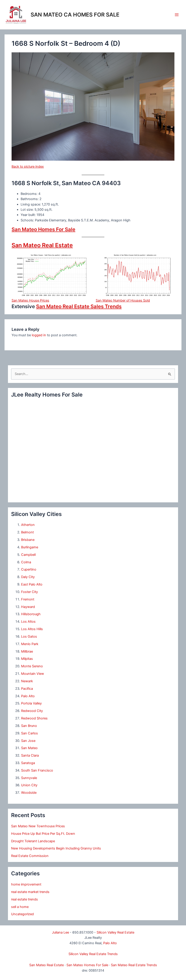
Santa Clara (30, 755)
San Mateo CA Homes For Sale (75, 14)
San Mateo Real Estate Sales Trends (79, 306)
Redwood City (32, 711)
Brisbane (27, 540)
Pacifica (27, 689)
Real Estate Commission (30, 856)
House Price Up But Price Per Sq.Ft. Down (43, 834)
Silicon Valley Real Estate (115, 932)
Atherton (28, 525)
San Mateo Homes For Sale (43, 229)
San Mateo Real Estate (42, 245)
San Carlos (29, 733)
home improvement (26, 884)
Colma (26, 562)
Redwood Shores (34, 718)
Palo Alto (28, 696)
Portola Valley (31, 703)
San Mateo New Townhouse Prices (38, 826)
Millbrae (27, 651)
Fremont (27, 599)
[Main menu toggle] (176, 14)
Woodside (29, 793)
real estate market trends (30, 892)
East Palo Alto (31, 584)
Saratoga (28, 763)
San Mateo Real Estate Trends (134, 965)
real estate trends (24, 899)
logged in (39, 335)
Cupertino (28, 569)
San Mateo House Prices (30, 300)
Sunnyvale (29, 778)
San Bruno (29, 726)
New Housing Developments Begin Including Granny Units (56, 848)
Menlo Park (29, 644)
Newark (27, 681)
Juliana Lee (60, 932)
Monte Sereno (32, 666)
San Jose (28, 741)
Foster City (29, 592)
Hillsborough (31, 614)
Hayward (28, 607)
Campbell (28, 555)
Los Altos (28, 621)
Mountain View (32, 674)
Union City (29, 785)
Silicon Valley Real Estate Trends (93, 954)
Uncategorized (22, 914)
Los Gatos (29, 636)
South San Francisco (37, 770)
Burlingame (29, 547)
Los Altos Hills (32, 629)
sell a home (20, 907)
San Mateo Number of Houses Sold (123, 300)
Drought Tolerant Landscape (33, 841)
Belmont (27, 532)
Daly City (28, 577)
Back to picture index (28, 167)
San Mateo (29, 748)
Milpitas (27, 659)
